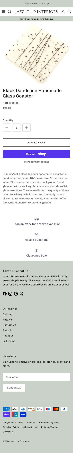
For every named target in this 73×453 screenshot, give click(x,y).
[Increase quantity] (26, 127)
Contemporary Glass (49, 422)
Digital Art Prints (11, 427)
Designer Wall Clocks (13, 422)
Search (7, 330)
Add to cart (36, 142)
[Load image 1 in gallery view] (36, 53)
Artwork (31, 422)
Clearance (8, 432)
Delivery (8, 314)
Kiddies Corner (30, 427)
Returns (8, 319)
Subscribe (14, 387)
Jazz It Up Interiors (19, 441)
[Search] (11, 11)
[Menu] (3, 11)
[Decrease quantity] (7, 127)
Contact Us (9, 324)
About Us (8, 335)
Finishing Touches (50, 427)
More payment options (36, 162)
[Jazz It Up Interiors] (36, 11)
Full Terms (9, 341)
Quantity (8, 120)
